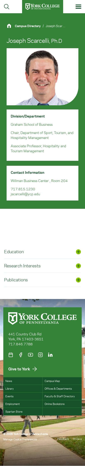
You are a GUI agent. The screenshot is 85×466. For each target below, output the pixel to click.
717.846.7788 (20, 344)
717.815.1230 (23, 189)
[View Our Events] (10, 354)
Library (9, 388)
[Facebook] (20, 354)
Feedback (63, 439)
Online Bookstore (55, 404)
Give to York (19, 368)
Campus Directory (28, 26)
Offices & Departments (58, 388)
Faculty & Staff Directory (60, 396)
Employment (12, 404)
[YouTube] (30, 354)
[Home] (11, 25)
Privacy (77, 439)
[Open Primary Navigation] (78, 6)
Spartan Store (13, 411)
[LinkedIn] (50, 354)
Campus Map (52, 381)
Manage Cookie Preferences (20, 439)
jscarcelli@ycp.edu (25, 194)
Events (9, 396)
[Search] (6, 6)
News (8, 381)
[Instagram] (40, 354)
